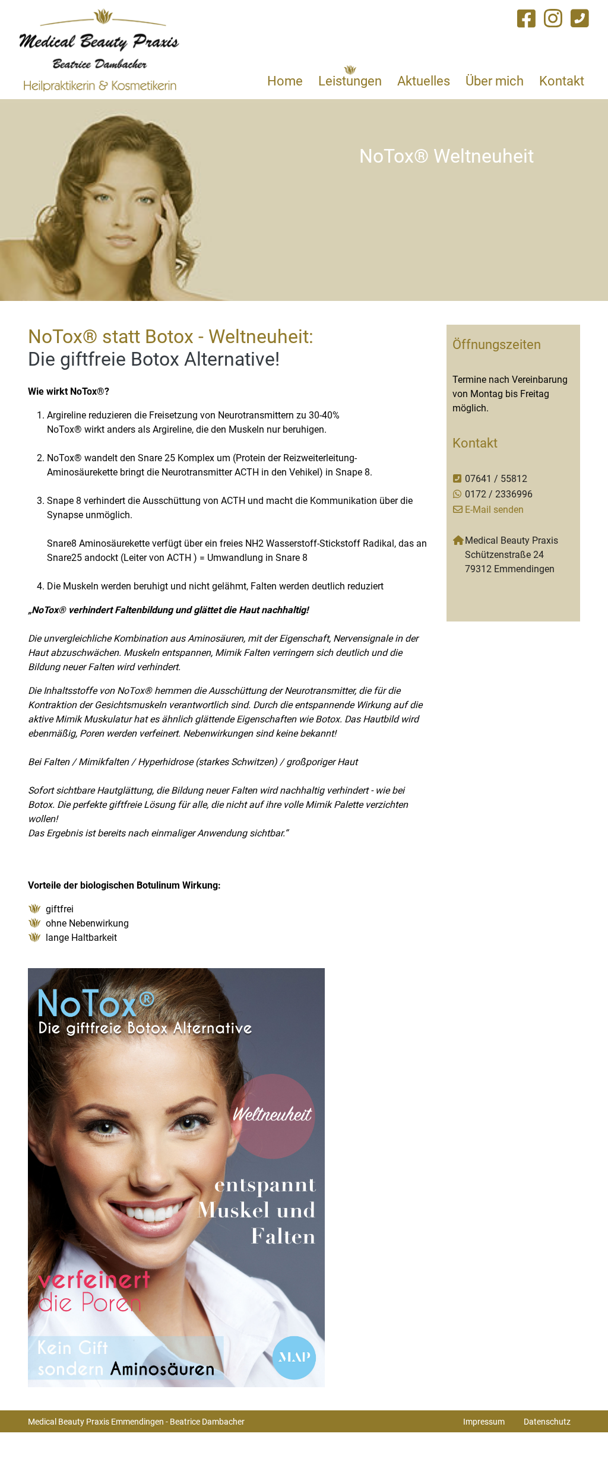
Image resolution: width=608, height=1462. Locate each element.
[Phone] (580, 18)
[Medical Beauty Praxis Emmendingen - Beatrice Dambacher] (99, 49)
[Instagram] (553, 18)
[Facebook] (526, 18)
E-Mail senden (494, 509)
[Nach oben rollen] (582, 1436)
